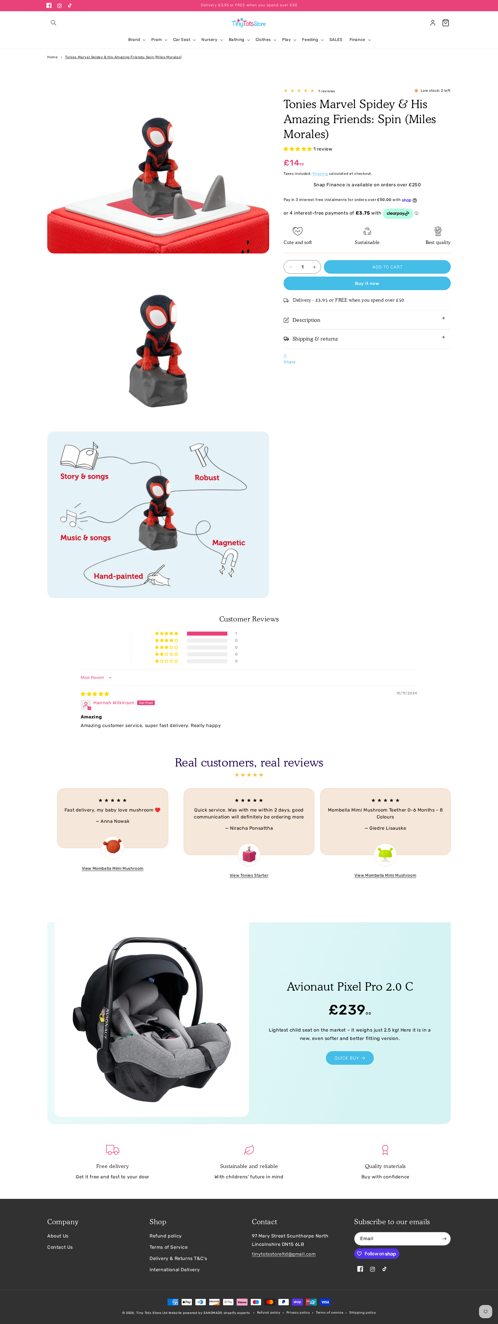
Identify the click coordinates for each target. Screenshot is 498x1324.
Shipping (320, 174)
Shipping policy (362, 1312)
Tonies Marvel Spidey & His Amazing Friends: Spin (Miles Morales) (123, 57)
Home (52, 57)
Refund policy (166, 1236)
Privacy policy (298, 1312)
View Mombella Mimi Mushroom (113, 868)
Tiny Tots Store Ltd (151, 1313)
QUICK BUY (347, 1058)
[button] (53, 22)
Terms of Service (169, 1247)
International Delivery (175, 1269)
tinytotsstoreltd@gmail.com (284, 1254)
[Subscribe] (444, 1239)
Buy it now (367, 283)
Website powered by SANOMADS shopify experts (209, 1313)
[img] (95, 694)
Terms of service (329, 1312)
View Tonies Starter (249, 875)
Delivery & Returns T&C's (178, 1258)
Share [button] (290, 362)
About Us (58, 1236)
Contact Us (60, 1247)
